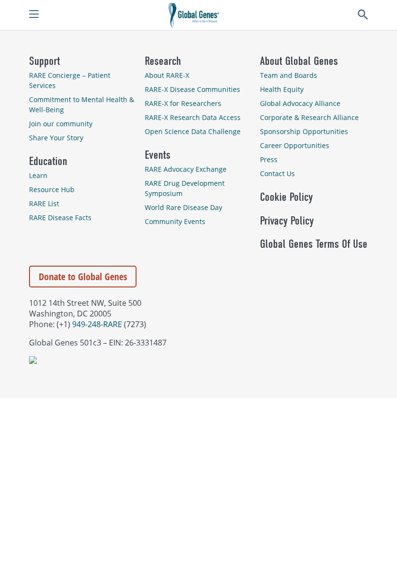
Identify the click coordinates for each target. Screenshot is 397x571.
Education (48, 161)
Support (44, 61)
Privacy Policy (287, 220)
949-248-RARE (97, 324)
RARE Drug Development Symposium (185, 188)
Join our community (60, 123)
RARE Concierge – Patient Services (69, 80)
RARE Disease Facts (60, 217)
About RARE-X (167, 75)
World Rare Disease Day (183, 207)
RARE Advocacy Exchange (186, 169)
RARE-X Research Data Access (193, 117)
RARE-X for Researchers (183, 103)
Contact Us (277, 173)
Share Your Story (56, 137)
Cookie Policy (286, 197)
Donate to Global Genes (83, 276)
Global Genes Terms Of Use (313, 244)
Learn (38, 175)
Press (268, 159)
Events (157, 155)
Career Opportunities (294, 145)
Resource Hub (52, 189)
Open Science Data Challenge (193, 131)
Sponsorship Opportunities (304, 131)
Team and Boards (288, 75)
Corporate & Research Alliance (309, 117)
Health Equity (282, 89)
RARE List (44, 203)
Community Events (175, 221)
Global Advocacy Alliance (300, 103)
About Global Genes (299, 61)
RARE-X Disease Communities (192, 89)
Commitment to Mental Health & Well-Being (81, 104)
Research (163, 61)
